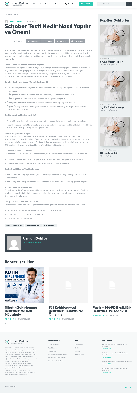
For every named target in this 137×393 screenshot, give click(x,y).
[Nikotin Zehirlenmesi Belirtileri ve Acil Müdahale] (24, 285)
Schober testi (49, 225)
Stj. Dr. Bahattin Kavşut (113, 107)
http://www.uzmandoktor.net (32, 242)
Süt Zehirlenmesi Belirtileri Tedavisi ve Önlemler (66, 310)
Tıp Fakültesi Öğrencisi (108, 65)
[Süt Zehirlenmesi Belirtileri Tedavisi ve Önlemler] (68, 285)
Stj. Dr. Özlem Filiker (111, 61)
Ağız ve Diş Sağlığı (106, 156)
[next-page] (10, 323)
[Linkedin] (126, 387)
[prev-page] (6, 323)
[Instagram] (121, 387)
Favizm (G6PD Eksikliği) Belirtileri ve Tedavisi (112, 309)
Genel (16, 15)
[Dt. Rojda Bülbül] (115, 131)
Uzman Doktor (16, 21)
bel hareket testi (33, 225)
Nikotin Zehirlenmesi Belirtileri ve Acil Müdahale (21, 310)
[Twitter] (130, 387)
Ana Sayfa (9, 15)
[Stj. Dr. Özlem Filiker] (115, 40)
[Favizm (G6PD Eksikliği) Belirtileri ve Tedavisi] (112, 285)
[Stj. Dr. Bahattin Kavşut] (115, 86)
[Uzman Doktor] (7, 21)
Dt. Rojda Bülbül (109, 152)
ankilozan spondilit (14, 225)
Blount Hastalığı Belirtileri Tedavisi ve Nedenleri (114, 369)
